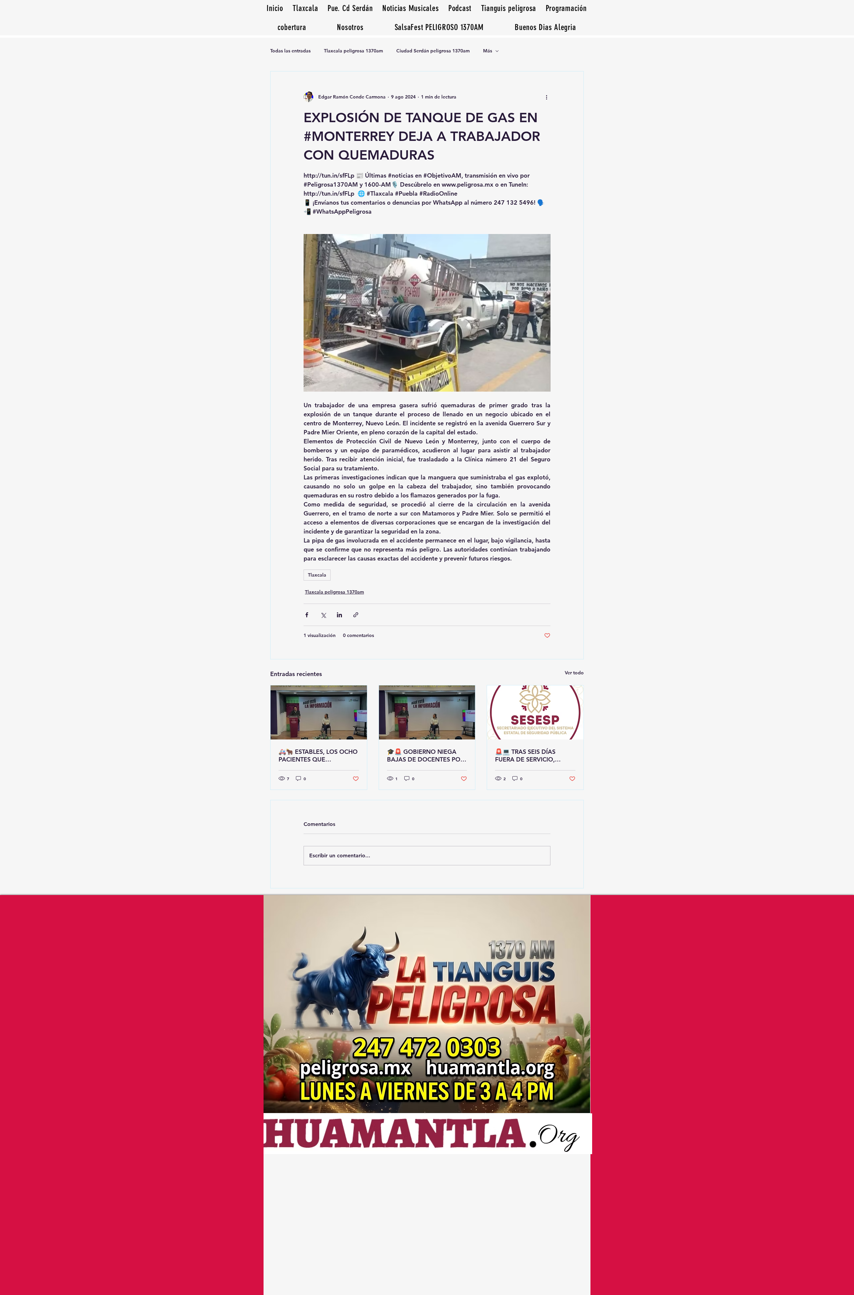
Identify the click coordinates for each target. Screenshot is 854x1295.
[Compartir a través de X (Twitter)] (323, 615)
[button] (545, 27)
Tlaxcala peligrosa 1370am (353, 51)
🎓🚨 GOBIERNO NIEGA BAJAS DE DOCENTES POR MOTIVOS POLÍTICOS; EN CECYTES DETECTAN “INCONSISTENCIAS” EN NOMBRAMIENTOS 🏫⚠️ (425, 755)
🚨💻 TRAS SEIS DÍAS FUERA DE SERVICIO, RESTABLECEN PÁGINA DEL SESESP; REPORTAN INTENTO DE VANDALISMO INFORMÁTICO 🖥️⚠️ (534, 755)
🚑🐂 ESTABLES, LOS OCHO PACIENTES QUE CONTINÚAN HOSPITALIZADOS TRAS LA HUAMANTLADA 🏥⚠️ (318, 755)
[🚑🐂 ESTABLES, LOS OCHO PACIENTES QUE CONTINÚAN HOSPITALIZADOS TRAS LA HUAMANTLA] (319, 712)
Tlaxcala (317, 575)
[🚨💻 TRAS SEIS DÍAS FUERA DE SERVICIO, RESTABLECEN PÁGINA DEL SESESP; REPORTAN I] (535, 712)
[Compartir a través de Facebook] (307, 615)
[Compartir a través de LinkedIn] (339, 615)
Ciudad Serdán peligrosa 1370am (433, 51)
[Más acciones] (546, 97)
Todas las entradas (290, 51)
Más (487, 51)
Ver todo (574, 673)
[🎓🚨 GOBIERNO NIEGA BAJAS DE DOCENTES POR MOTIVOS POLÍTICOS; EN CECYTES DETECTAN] (427, 712)
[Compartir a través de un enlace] (356, 615)
